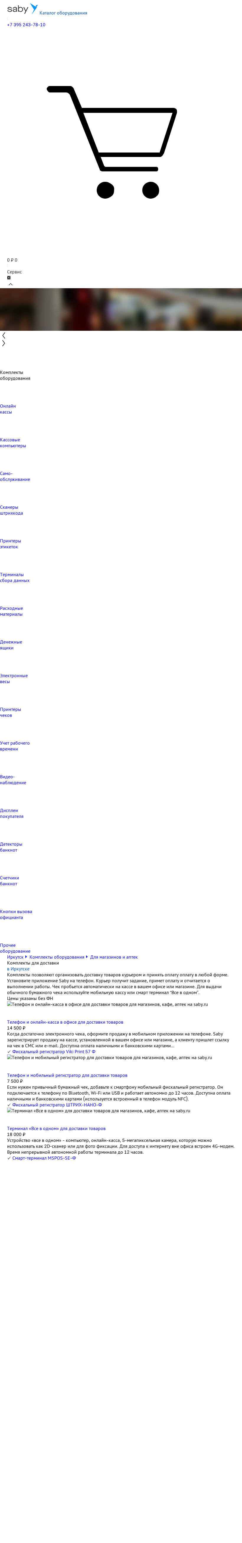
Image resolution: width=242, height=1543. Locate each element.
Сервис (14, 272)
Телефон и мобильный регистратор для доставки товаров (67, 1075)
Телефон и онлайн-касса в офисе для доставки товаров (65, 1022)
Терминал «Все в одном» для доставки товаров (56, 1128)
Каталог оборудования (62, 13)
